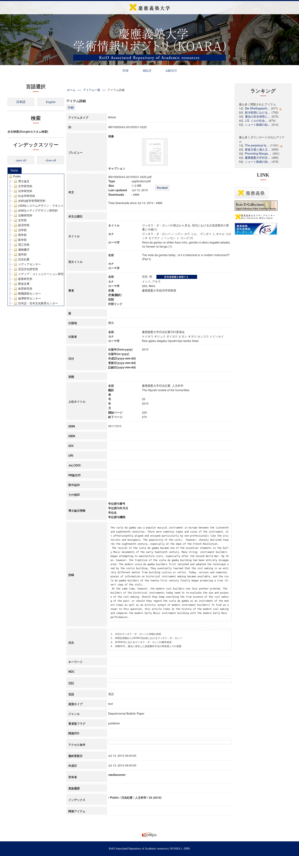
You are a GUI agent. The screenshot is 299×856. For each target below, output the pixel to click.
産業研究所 (25, 279)
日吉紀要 (23, 259)
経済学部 (23, 225)
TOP (125, 70)
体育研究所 (25, 288)
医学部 (22, 239)
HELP (147, 70)
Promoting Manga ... (258, 153)
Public (15, 170)
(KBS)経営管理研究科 (32, 200)
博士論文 (23, 181)
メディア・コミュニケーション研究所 (42, 274)
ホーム (71, 90)
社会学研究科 (26, 196)
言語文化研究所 (28, 269)
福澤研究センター (29, 298)
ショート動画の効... (257, 124)
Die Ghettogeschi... (257, 108)
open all (21, 160)
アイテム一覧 (91, 90)
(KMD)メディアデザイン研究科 (38, 210)
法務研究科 (25, 215)
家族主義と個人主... (257, 149)
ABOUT (171, 70)
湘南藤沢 (23, 249)
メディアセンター (29, 264)
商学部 (22, 235)
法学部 (22, 230)
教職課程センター (29, 293)
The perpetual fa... (257, 145)
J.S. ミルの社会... (256, 120)
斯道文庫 (23, 283)
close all (51, 160)
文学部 (22, 220)
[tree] (36, 240)
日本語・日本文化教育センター (38, 303)
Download (162, 187)
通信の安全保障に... (257, 116)
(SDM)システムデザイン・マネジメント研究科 (48, 205)
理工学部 (23, 244)
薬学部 (22, 254)
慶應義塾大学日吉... (257, 157)
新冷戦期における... (257, 112)
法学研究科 (25, 191)
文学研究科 (25, 186)
